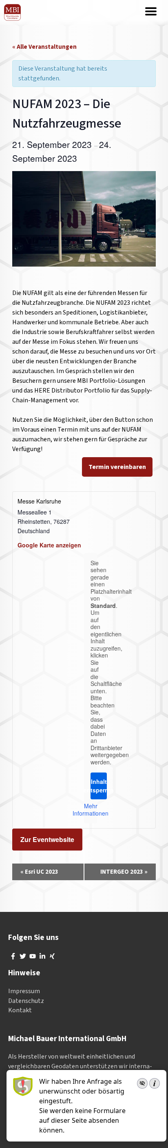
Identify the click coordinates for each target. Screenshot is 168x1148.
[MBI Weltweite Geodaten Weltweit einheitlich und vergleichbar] (12, 12)
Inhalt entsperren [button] (99, 785)
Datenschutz (26, 1000)
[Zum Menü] (151, 12)
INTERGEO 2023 (124, 872)
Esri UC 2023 (39, 872)
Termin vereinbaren (117, 466)
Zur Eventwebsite (47, 839)
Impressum (24, 991)
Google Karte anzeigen (49, 545)
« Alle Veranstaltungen (44, 47)
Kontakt (20, 1010)
